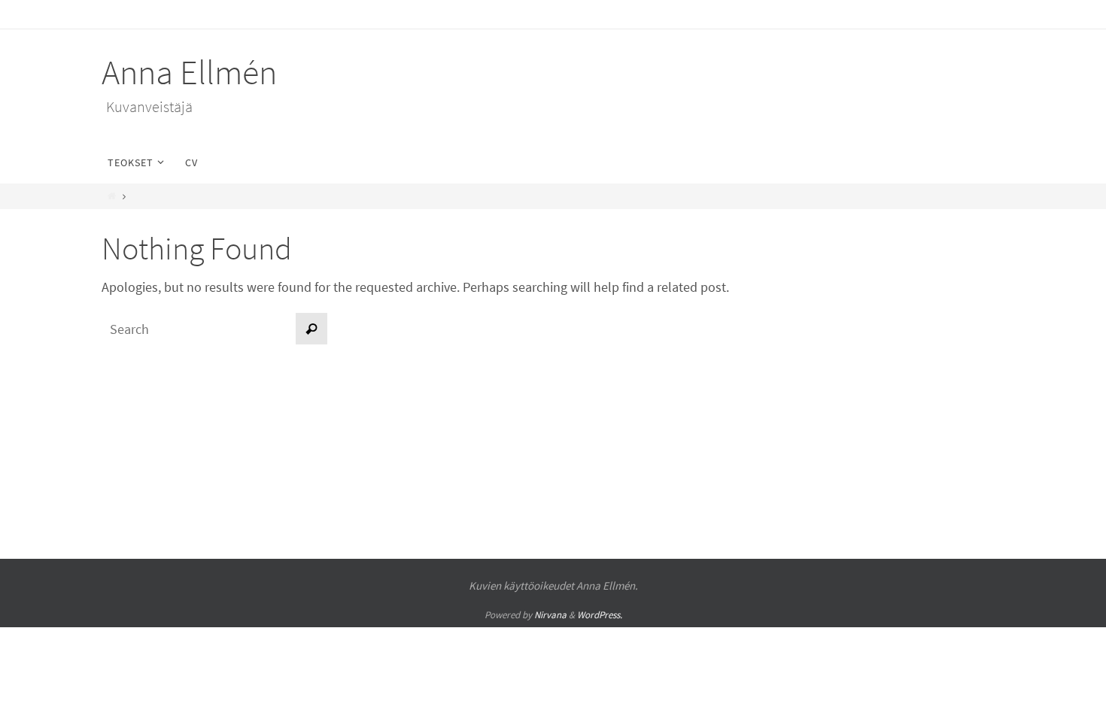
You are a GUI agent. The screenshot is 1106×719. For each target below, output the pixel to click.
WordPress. (599, 614)
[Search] (311, 328)
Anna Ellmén (189, 72)
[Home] (111, 196)
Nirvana (550, 614)
